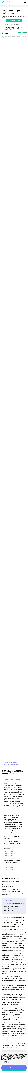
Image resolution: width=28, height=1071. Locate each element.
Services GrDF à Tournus (10, 762)
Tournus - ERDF (9, 855)
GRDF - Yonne (9, 867)
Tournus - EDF (9, 852)
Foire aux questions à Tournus (11, 764)
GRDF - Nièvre (9, 865)
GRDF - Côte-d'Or (10, 869)
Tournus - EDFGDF (10, 853)
